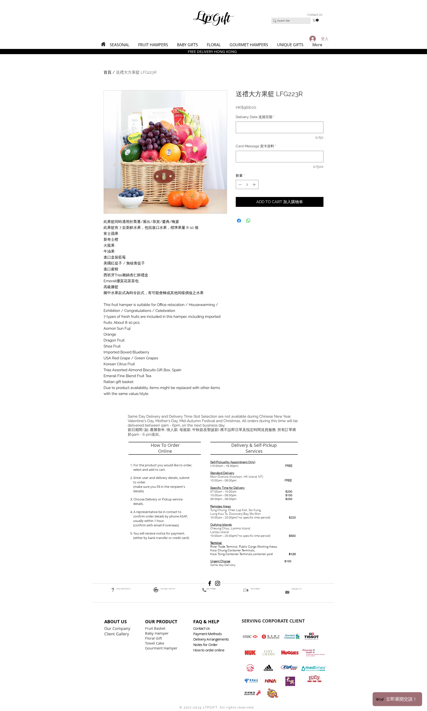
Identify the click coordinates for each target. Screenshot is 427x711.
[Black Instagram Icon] (217, 583)
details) (138, 491)
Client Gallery (117, 634)
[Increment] (255, 184)
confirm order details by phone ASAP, (160, 516)
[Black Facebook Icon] (209, 583)
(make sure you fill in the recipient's (159, 486)
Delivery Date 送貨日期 (255, 117)
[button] (316, 20)
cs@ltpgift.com (296, 589)
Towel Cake (155, 643)
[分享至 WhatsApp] (248, 221)
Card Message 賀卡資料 (256, 146)
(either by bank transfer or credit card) (160, 538)
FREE (288, 466)
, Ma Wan (254, 514)
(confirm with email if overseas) (155, 525)
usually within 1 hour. (149, 520)
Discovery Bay (238, 514)
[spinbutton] (247, 184)
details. (138, 503)
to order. (139, 482)
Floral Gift (153, 638)
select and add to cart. (149, 469)
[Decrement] (239, 184)
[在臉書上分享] (239, 221)
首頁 (107, 72)
